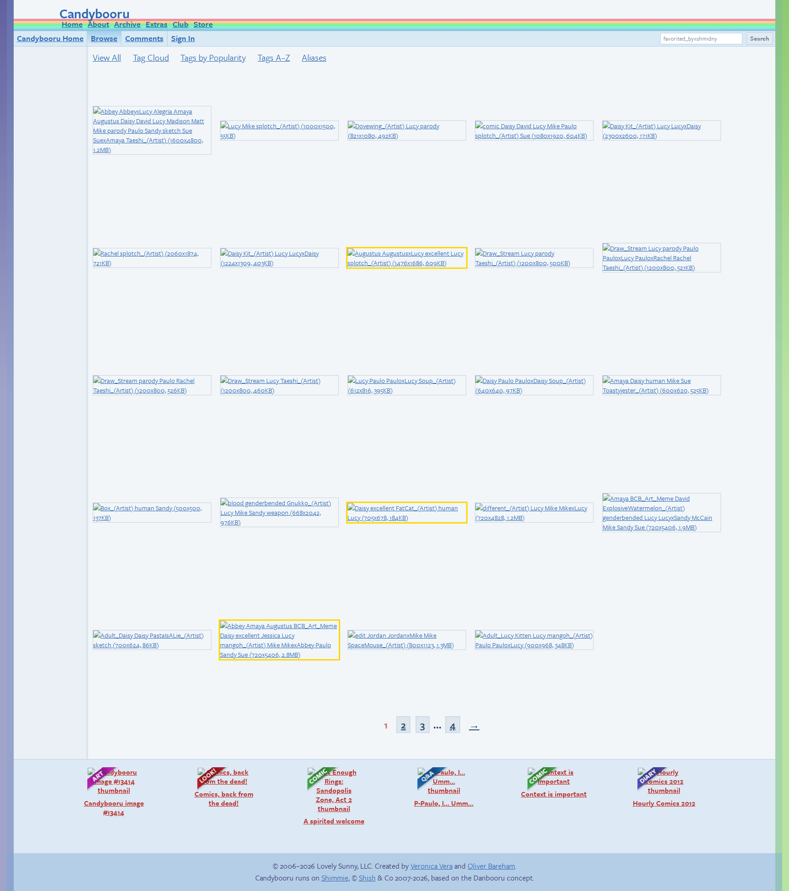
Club (181, 24)
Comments (144, 38)
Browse (104, 38)
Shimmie (334, 877)
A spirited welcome (331, 796)
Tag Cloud (151, 57)
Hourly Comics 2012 (661, 787)
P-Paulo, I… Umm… (440, 787)
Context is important (552, 782)
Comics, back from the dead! (220, 787)
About (98, 24)
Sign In (183, 38)
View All (107, 57)
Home (72, 24)
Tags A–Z (274, 57)
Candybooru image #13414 (111, 791)
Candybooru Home (50, 38)
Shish (367, 877)
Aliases (314, 57)
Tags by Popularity (213, 57)
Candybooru (94, 13)
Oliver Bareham (491, 865)
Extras (157, 24)
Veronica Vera (431, 865)
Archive (127, 24)
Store (203, 24)
